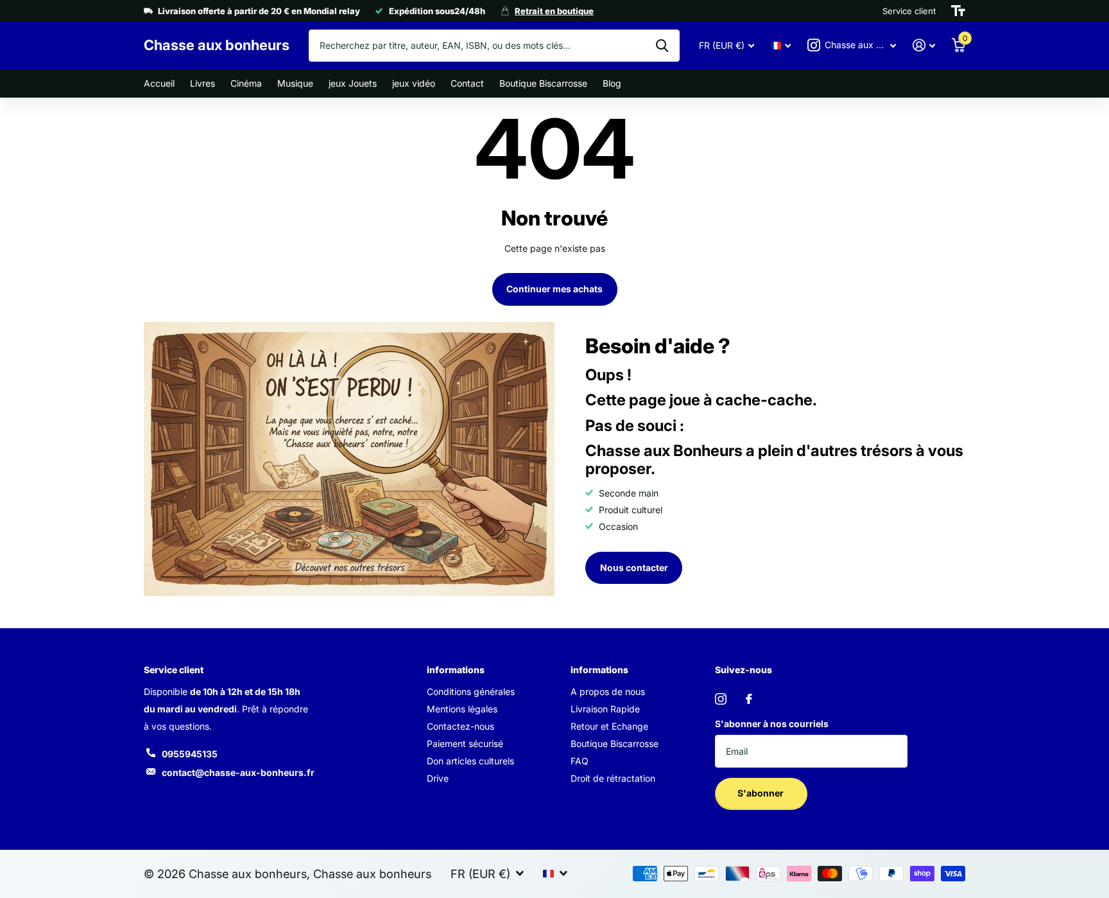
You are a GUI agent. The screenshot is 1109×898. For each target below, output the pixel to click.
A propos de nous (608, 691)
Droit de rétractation (613, 778)
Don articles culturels (470, 760)
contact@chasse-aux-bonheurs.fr (238, 772)
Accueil (159, 83)
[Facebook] (749, 699)
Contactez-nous (460, 726)
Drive (438, 778)
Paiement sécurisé (465, 743)
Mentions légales (462, 708)
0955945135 (190, 753)
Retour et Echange (609, 726)
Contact (467, 83)
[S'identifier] (924, 45)
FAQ (580, 760)
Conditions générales (471, 691)
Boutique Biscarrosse (543, 83)
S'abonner (761, 793)
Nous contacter (634, 567)
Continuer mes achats (554, 288)
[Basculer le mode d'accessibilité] (958, 11)
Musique (295, 83)
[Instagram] (720, 699)
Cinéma (246, 83)
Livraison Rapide (605, 708)
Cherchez (662, 46)
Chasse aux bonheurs (372, 874)
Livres (202, 83)
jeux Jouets (353, 83)
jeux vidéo (413, 83)
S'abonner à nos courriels (772, 723)
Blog (612, 83)
